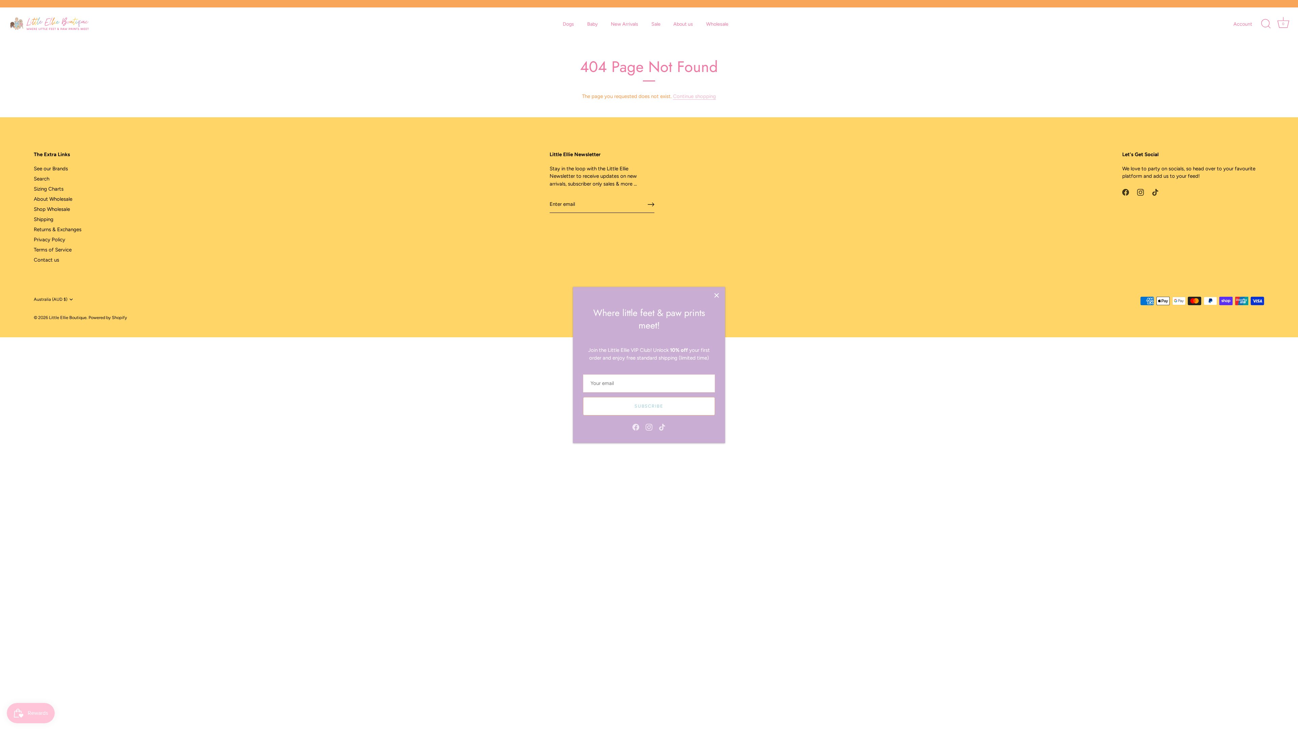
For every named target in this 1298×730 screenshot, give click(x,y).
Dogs (568, 24)
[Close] (716, 295)
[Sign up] (651, 204)
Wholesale (717, 24)
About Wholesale (53, 199)
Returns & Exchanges (57, 229)
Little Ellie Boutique (68, 317)
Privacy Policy (49, 240)
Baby (592, 24)
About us (683, 24)
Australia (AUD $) (50, 299)
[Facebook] (635, 426)
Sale (655, 24)
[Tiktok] (662, 426)
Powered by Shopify (108, 317)
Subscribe (648, 406)
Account (1242, 24)
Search (41, 179)
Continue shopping (694, 96)
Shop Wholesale (52, 209)
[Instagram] (649, 426)
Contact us (46, 260)
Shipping (43, 219)
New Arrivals (624, 24)
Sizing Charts (49, 189)
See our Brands (51, 169)
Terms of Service (53, 250)
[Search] (1265, 24)
